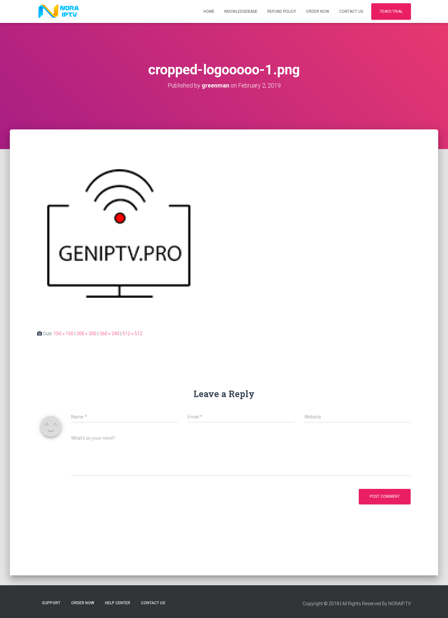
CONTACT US (351, 11)
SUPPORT (51, 603)
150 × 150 (63, 333)
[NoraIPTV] (58, 11)
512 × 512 (132, 333)
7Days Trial (391, 11)
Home (208, 11)
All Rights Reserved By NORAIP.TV (376, 603)
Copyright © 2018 (321, 603)
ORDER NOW (317, 11)
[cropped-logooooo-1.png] (121, 236)
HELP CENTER (117, 603)
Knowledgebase (240, 11)
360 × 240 (109, 333)
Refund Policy (281, 11)
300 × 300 (86, 333)
